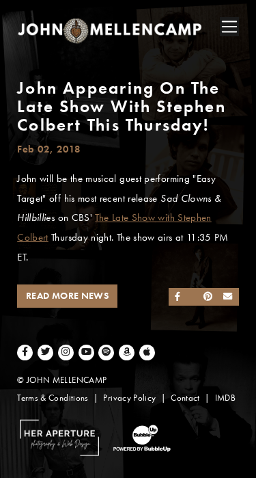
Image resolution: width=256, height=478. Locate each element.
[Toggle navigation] (229, 26)
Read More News (67, 296)
